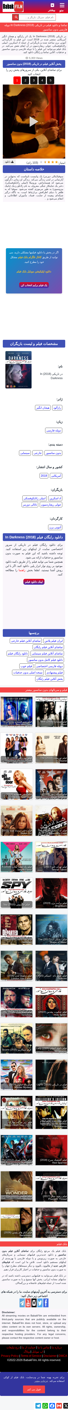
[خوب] (45, 162)
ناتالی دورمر (30, 504)
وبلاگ (27, 1351)
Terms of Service (31, 1355)
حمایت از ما (28, 1347)
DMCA (63, 1355)
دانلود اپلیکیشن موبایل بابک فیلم (34, 271)
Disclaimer (50, 1355)
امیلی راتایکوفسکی (35, 498)
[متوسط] (49, 162)
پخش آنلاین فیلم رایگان (49, 678)
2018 (44, 475)
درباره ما (57, 1347)
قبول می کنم (34, 1389)
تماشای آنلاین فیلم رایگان (48, 647)
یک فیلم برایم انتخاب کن (34, 285)
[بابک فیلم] (13, 6)
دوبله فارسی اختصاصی (49, 666)
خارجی (38, 453)
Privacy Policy (10, 1355)
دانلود (8, 161)
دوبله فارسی (53, 430)
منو (61, 10)
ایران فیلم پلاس (54, 640)
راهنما (22, 570)
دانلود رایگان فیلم (18, 653)
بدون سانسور (53, 453)
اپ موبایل (37, 1351)
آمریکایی (56, 475)
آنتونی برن (55, 527)
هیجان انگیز (42, 407)
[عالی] (41, 162)
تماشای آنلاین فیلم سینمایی (47, 653)
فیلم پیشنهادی (55, 672)
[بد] (52, 162)
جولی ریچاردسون (51, 504)
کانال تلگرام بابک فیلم (29, 257)
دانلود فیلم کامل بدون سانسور (45, 659)
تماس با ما (43, 1347)
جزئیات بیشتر (41, 1381)
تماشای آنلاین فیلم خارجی (26, 640)
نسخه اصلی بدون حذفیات (28, 672)
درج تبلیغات (13, 1347)
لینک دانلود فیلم (34, 581)
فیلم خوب (26, 666)
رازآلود (57, 407)
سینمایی (25, 453)
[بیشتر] (49, 4)
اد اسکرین (55, 498)
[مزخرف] (56, 162)
